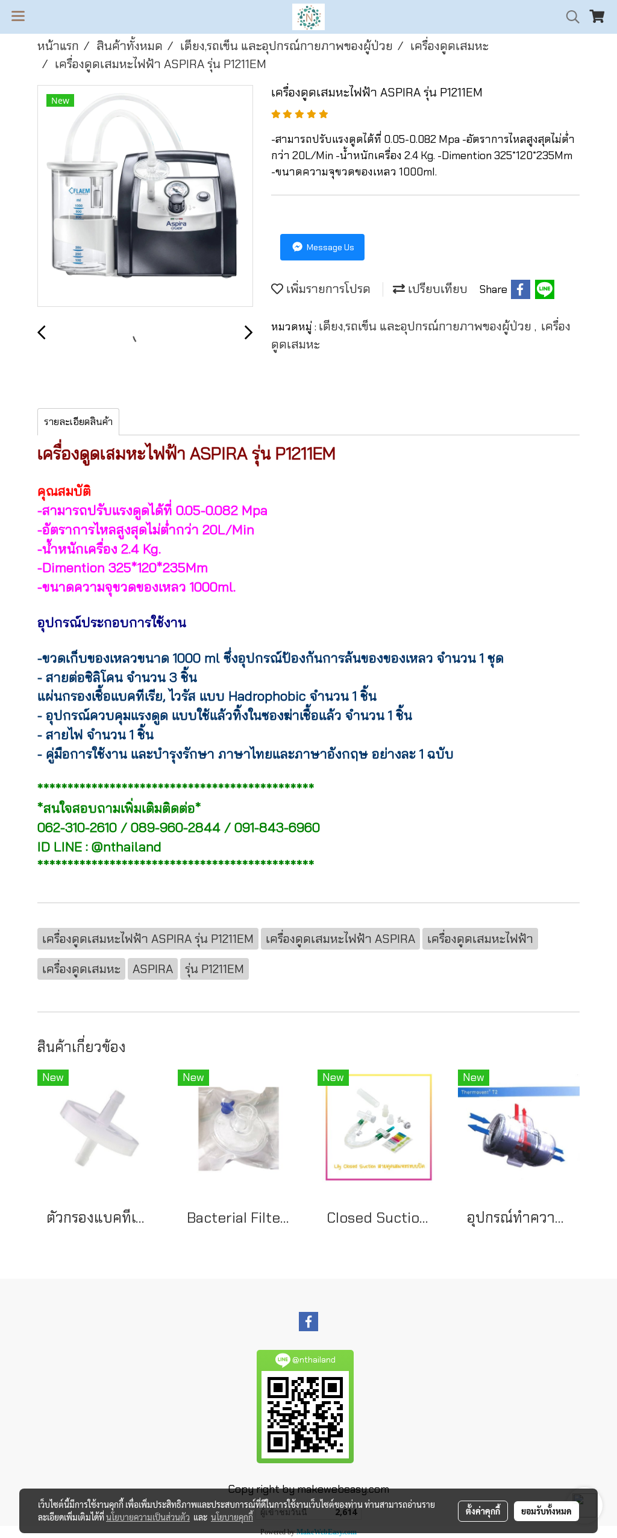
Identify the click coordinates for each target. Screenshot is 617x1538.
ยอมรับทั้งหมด (546, 1510)
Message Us (329, 247)
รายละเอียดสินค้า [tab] (78, 421)
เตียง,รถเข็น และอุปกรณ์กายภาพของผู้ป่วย (426, 326)
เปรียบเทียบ (436, 289)
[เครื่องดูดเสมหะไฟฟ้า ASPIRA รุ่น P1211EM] (145, 196)
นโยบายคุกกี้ (232, 1516)
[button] (569, 17)
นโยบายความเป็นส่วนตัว (148, 1516)
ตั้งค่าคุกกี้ (483, 1510)
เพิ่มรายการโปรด (327, 289)
